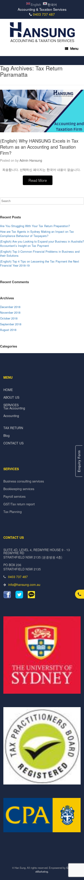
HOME (8, 389)
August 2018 (8, 330)
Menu (74, 49)
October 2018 (8, 318)
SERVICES (11, 404)
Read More (37, 180)
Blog (6, 435)
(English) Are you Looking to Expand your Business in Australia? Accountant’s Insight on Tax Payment (42, 243)
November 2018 (10, 312)
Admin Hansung (30, 160)
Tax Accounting (14, 408)
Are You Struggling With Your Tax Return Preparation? (35, 226)
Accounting (11, 415)
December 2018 (10, 307)
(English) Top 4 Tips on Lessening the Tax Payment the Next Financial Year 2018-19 (39, 263)
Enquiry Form (79, 461)
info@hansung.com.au (24, 584)
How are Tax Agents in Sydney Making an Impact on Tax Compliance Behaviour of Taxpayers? (37, 233)
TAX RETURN (13, 427)
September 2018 (10, 324)
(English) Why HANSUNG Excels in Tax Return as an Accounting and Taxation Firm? (39, 146)
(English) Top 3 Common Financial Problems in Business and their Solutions (40, 253)
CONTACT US (13, 443)
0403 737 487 (44, 14)
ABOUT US (11, 397)
